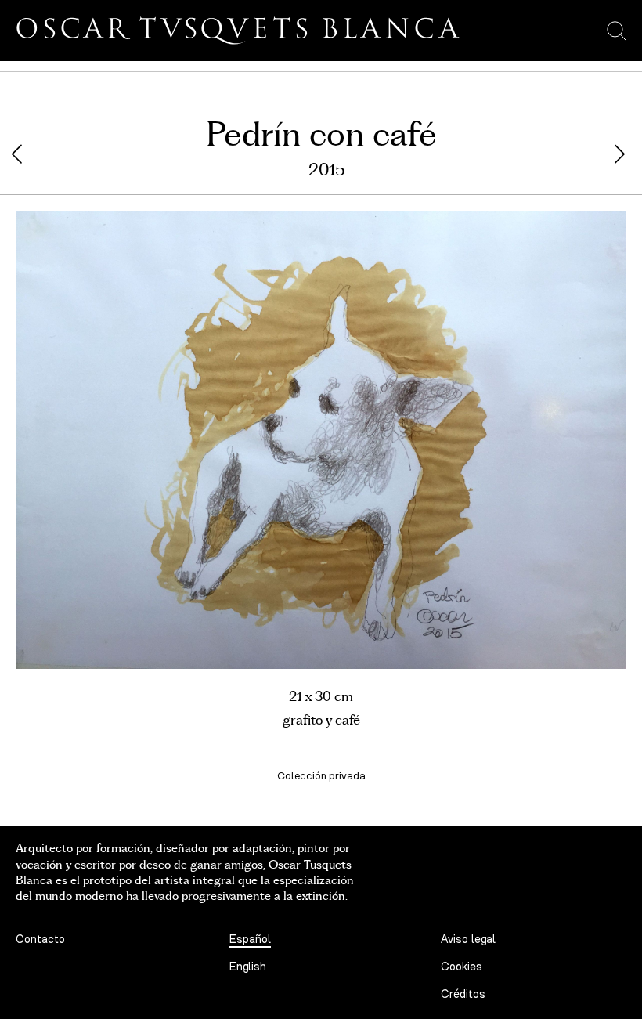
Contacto (40, 939)
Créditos (463, 994)
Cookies (461, 967)
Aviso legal (468, 939)
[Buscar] (616, 30)
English (247, 967)
